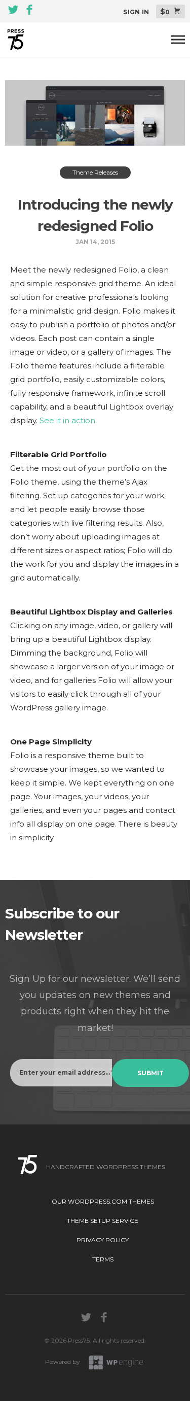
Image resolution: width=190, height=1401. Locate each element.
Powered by (63, 1361)
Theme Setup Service (102, 1220)
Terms (102, 1259)
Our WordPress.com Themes (103, 1201)
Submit (150, 1073)
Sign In (136, 12)
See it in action (67, 420)
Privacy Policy (103, 1240)
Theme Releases (95, 172)
